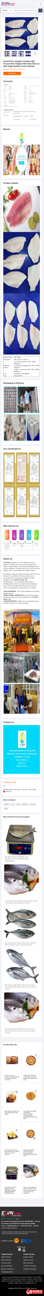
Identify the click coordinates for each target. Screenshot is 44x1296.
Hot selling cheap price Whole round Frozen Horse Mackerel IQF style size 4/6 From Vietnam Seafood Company (20, 1031)
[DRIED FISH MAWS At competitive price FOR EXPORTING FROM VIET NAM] (31, 1060)
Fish (12, 804)
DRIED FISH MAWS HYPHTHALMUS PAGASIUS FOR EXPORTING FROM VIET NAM (30, 1153)
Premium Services (7, 1232)
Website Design (6, 1257)
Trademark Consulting (29, 1269)
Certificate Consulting (29, 1266)
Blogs (31, 1232)
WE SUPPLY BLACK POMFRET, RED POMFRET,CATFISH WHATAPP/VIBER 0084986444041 (17, 859)
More (6, 808)
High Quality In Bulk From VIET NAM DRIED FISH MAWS (12, 1112)
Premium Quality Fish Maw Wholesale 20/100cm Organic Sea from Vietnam (12, 1152)
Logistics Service (28, 1260)
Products (17, 1232)
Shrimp (7, 804)
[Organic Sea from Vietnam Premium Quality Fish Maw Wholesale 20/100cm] (12, 1060)
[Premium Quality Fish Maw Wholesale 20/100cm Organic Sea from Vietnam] (12, 1135)
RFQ (35, 1232)
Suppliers (24, 1232)
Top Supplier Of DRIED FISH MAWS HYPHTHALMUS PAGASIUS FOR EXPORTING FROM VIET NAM (30, 1114)
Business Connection (7, 1269)
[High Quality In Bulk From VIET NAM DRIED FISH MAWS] (12, 1096)
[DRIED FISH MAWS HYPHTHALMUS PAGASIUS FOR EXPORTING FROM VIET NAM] (31, 1135)
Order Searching (28, 1263)
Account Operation (6, 1266)
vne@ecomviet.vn (11, 1228)
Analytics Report (28, 1257)
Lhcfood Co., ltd (9, 782)
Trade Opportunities (7, 1272)
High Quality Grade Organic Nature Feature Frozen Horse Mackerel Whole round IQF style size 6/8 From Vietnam (21, 987)
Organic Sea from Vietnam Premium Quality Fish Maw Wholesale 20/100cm (12, 1078)
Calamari (24, 804)
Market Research (6, 1260)
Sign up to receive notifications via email (15, 1233)
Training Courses (6, 1263)
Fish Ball (32, 804)
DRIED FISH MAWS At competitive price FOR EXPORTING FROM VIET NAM (30, 1078)
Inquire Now (12, 73)
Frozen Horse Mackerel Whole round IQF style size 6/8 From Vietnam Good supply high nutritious (30, 1190)
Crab (18, 804)
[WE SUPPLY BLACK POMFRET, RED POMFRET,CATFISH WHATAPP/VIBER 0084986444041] (12, 1172)
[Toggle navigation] (40, 4)
